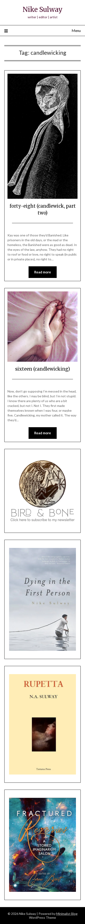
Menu (76, 30)
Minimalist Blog (67, 914)
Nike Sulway (43, 9)
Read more (42, 272)
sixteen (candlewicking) (42, 369)
